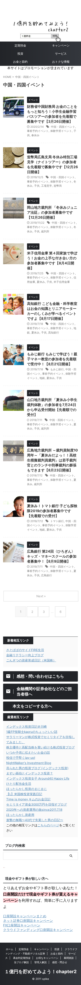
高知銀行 (53, 332)
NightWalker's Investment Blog (28, 763)
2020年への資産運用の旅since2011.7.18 (34, 810)
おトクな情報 (61, 61)
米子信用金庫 (62, 281)
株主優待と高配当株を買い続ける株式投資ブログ (40, 747)
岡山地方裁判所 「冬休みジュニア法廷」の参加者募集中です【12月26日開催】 (52, 212)
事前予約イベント (38, 130)
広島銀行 (46, 575)
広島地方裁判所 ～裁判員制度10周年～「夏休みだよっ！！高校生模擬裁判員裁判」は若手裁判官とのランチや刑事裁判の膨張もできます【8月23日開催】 (52, 460)
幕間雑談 (69, 957)
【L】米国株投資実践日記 (24, 794)
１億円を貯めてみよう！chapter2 (41, 971)
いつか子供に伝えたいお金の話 (28, 752)
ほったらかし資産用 (20, 815)
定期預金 (20, 45)
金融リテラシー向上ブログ (25, 655)
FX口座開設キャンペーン (21, 925)
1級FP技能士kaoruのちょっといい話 (31, 732)
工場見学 (46, 185)
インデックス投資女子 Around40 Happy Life (37, 778)
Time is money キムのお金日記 (28, 799)
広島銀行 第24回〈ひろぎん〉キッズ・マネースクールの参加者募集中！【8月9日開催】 (51, 556)
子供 (36, 185)
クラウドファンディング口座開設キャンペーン (38, 930)
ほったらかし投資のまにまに (26, 789)
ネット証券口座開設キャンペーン (28, 921)
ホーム (9, 949)
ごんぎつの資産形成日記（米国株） (31, 660)
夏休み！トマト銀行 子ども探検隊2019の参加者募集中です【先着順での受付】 (52, 511)
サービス (61, 53)
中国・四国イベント (63, 126)
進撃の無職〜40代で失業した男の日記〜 (34, 820)
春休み (35, 135)
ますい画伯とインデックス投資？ (29, 773)
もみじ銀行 (57, 369)
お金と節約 (20, 61)
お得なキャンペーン (47, 957)
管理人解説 (40, 962)
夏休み (41, 281)
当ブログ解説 (21, 962)
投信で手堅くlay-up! (20, 758)
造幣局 (58, 185)
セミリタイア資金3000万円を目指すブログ (36, 804)
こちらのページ (48, 825)
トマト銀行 (57, 521)
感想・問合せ (59, 962)
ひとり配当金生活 (18, 784)
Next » (41, 596)
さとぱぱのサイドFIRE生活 (25, 650)
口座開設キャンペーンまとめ (24, 916)
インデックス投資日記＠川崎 (26, 727)
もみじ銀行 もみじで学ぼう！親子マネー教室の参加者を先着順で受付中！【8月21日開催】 (52, 359)
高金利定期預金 (22, 957)
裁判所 (45, 231)
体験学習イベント (61, 130)
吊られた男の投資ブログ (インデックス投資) (37, 768)
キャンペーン (61, 45)
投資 (20, 53)
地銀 (42, 378)
